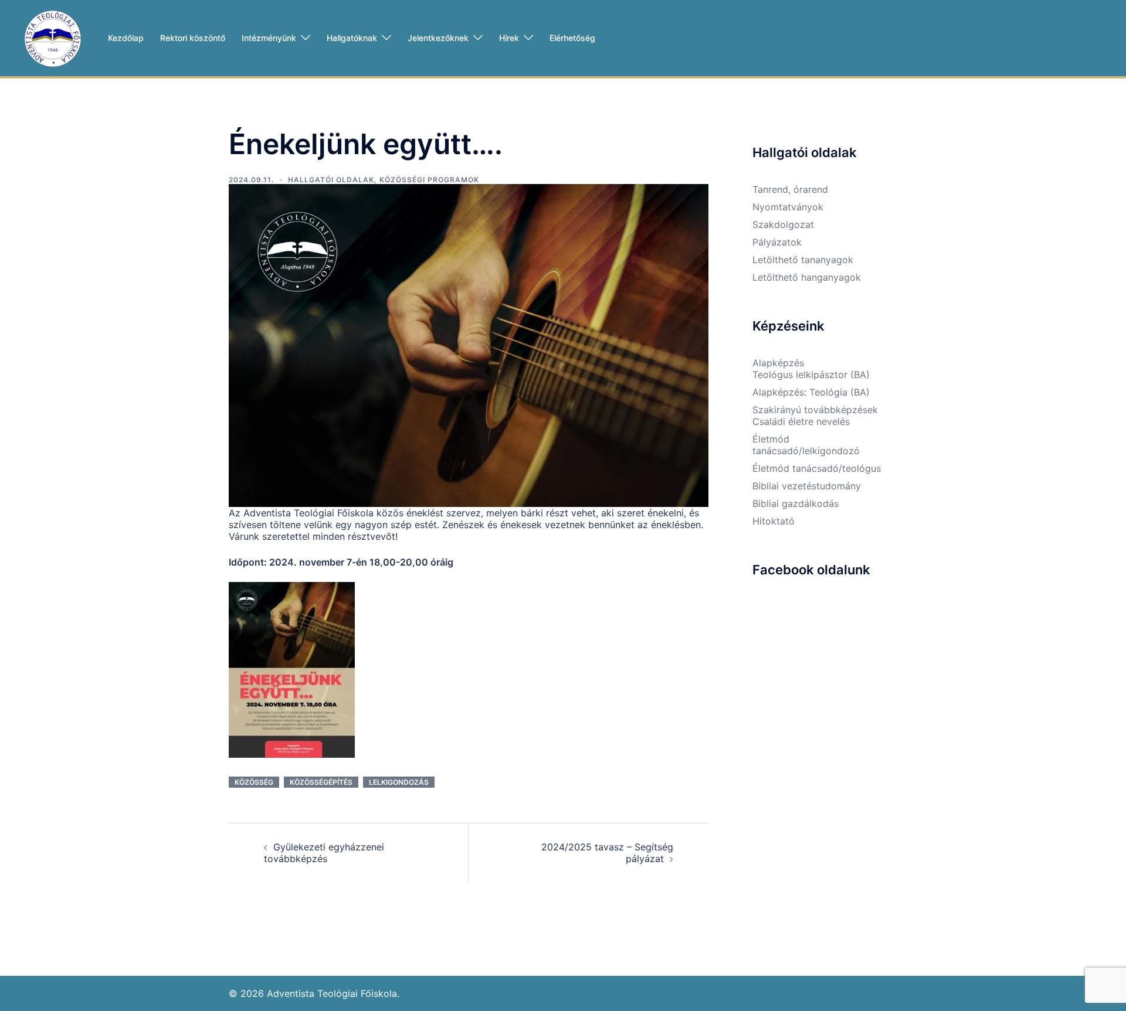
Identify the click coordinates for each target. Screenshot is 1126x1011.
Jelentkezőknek (438, 38)
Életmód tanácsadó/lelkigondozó (806, 445)
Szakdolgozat (783, 224)
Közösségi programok (429, 179)
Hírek (509, 38)
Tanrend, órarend (790, 189)
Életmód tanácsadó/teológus (816, 468)
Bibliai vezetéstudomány (806, 486)
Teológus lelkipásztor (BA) (811, 374)
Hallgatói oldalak (331, 179)
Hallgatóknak (352, 38)
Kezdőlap (126, 38)
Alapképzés (778, 363)
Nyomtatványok (787, 207)
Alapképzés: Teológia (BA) (811, 392)
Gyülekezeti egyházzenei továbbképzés (324, 852)
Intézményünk (269, 38)
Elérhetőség (572, 38)
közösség (254, 782)
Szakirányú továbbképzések (815, 410)
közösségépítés (321, 782)
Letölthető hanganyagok (806, 277)
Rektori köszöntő (192, 38)
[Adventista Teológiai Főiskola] (52, 37)
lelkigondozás (399, 782)
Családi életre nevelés (801, 421)
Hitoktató (773, 521)
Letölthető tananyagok (802, 259)
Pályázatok (777, 242)
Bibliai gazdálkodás (795, 503)
